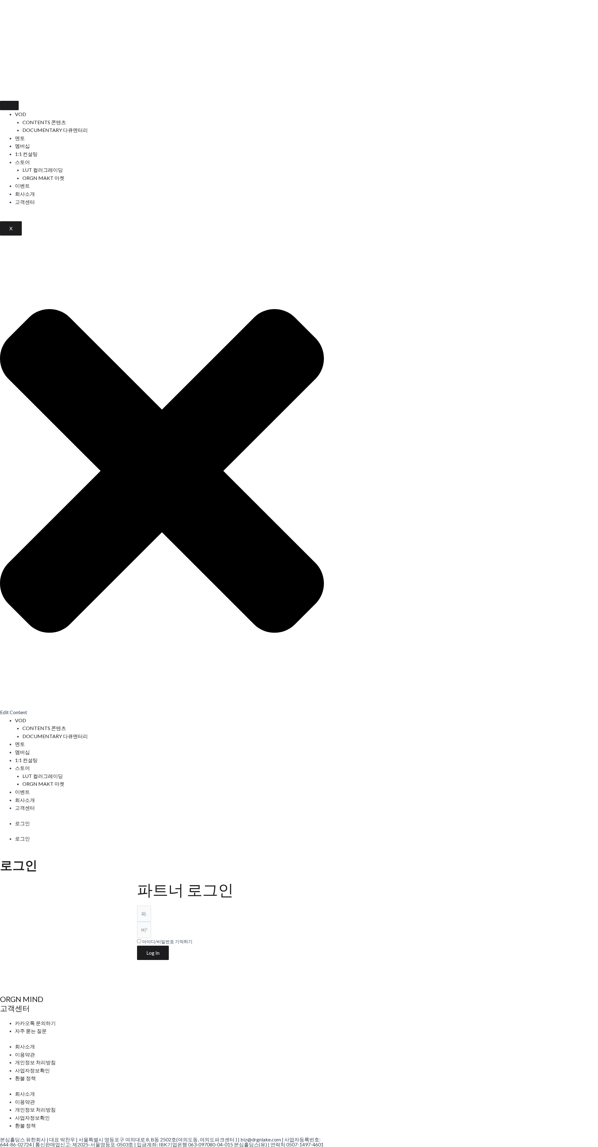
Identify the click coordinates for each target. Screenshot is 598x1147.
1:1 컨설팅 (26, 154)
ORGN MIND (21, 999)
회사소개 (25, 194)
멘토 (20, 138)
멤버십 (22, 146)
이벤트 (22, 186)
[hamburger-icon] (9, 105)
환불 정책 (25, 1078)
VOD (20, 114)
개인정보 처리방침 (35, 1062)
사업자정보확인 (32, 1070)
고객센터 (25, 202)
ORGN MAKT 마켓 (43, 178)
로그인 (22, 823)
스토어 (22, 162)
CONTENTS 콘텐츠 (44, 122)
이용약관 (25, 1054)
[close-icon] (162, 704)
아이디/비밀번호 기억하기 (166, 941)
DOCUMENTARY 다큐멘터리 (55, 130)
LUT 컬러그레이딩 (42, 170)
